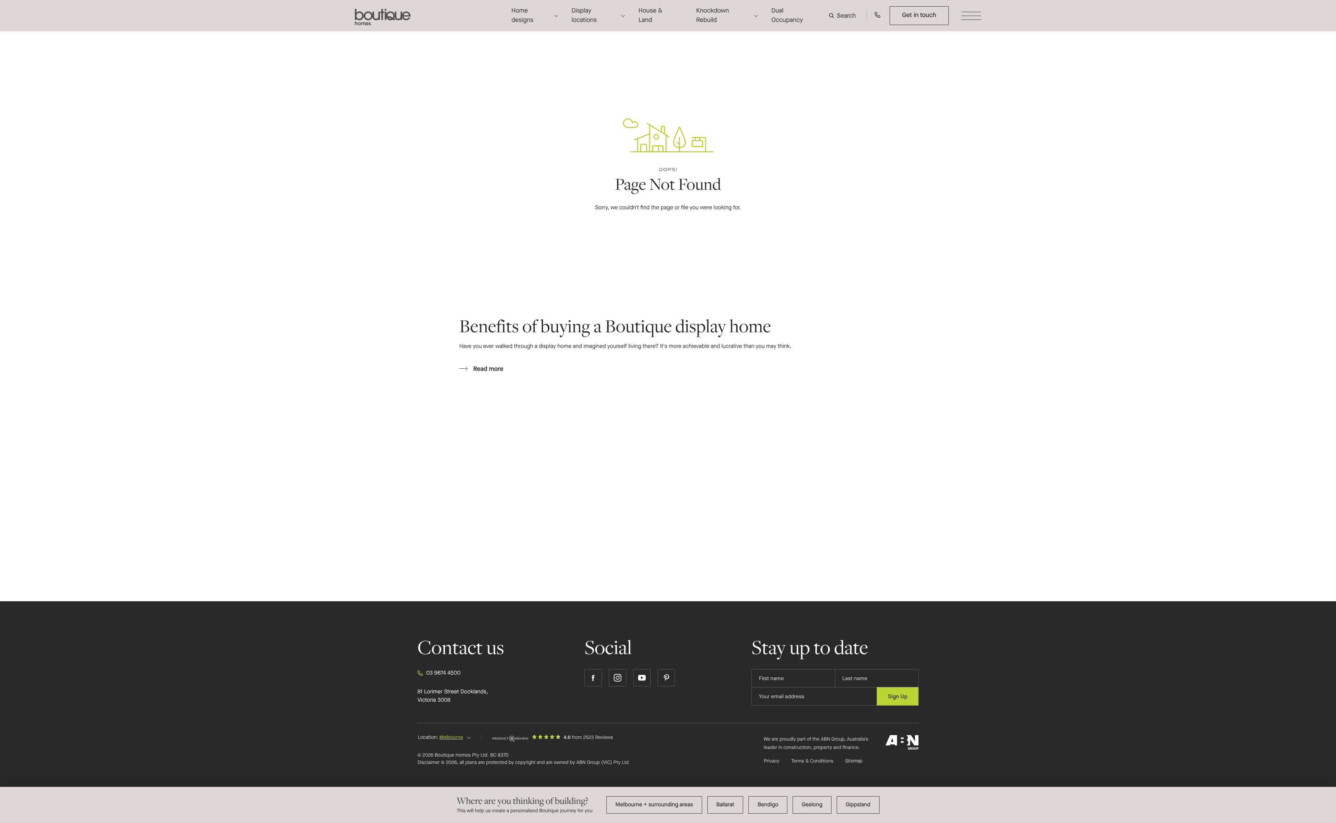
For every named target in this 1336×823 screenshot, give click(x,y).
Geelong (812, 804)
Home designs (522, 15)
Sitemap (853, 761)
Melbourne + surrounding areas (654, 804)
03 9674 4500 (443, 673)
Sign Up (897, 696)
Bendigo (767, 804)
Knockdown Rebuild (712, 15)
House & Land (650, 15)
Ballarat (725, 804)
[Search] (844, 15)
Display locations (584, 15)
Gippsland (858, 804)
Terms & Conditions (812, 761)
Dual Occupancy (787, 15)
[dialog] (668, 805)
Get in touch (919, 15)
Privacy (771, 761)
